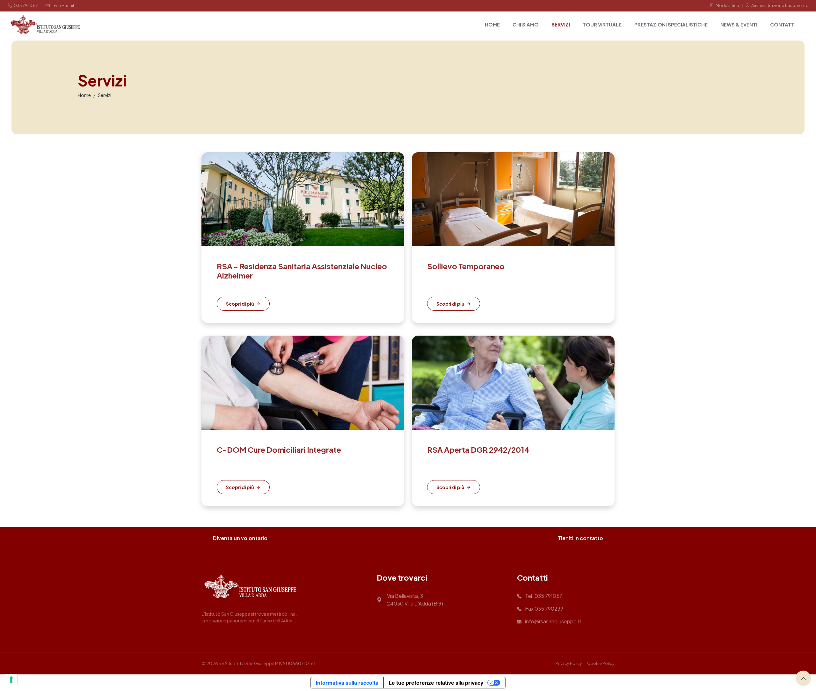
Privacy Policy (569, 663)
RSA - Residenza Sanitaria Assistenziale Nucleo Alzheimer (302, 270)
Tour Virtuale (602, 24)
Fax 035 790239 (543, 608)
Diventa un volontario (240, 538)
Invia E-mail (62, 5)
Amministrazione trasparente (779, 5)
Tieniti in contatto (580, 538)
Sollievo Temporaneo (466, 266)
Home (492, 24)
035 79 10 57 (25, 5)
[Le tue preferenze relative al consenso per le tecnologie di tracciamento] (11, 680)
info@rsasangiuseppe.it (552, 621)
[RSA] (45, 25)
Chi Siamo (526, 24)
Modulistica (727, 5)
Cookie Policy (601, 663)
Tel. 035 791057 (543, 595)
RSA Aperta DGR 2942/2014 (478, 449)
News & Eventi (738, 24)
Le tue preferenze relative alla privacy (436, 683)
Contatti (783, 24)
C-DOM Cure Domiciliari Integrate (279, 449)
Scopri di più (240, 304)
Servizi (560, 24)
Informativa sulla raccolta (347, 683)
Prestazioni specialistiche (671, 24)
